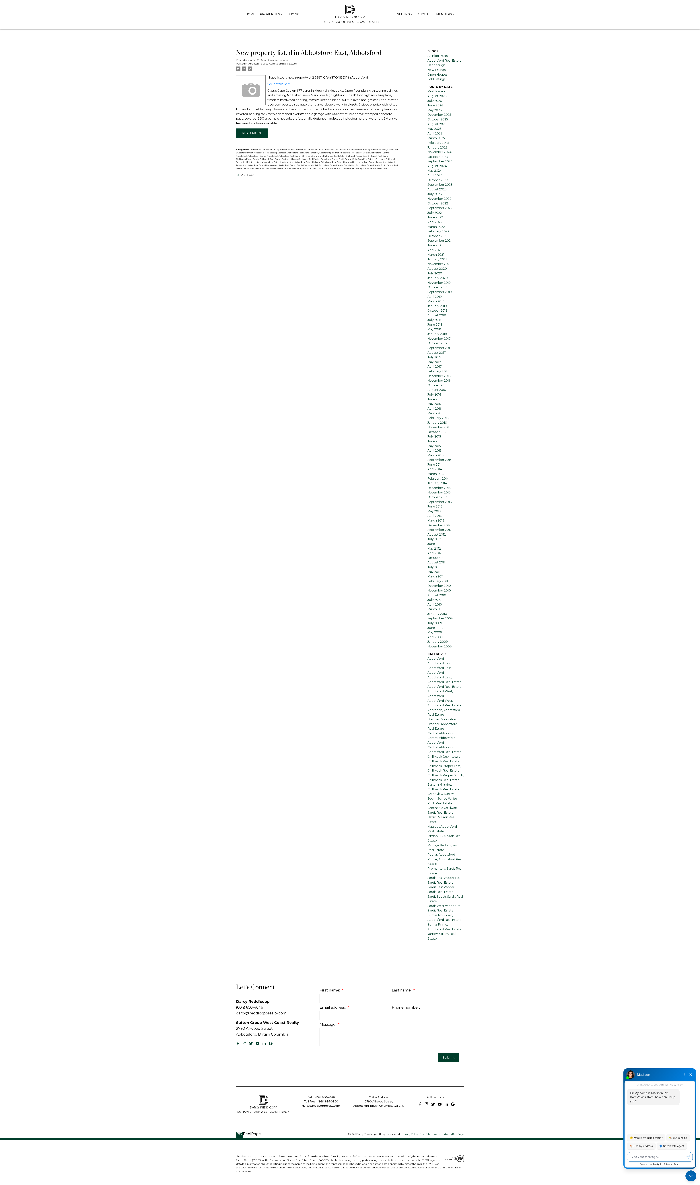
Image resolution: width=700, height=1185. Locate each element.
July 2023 (434, 194)
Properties (270, 14)
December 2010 (439, 585)
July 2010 (434, 600)
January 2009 (437, 641)
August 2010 (436, 595)
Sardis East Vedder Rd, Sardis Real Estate (316, 165)
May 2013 (434, 511)
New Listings (436, 70)
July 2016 (434, 394)
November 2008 (439, 646)
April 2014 (434, 469)
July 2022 (434, 212)
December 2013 (439, 488)
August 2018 (436, 315)
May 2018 (434, 329)
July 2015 (434, 436)
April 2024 (434, 175)
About (423, 14)
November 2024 (439, 152)
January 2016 (437, 422)
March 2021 (435, 254)
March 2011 (435, 576)
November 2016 (438, 380)
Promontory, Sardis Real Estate (281, 165)
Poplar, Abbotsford (385, 162)
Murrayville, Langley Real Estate (359, 162)
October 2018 (437, 310)
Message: (328, 1024)
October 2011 (437, 558)
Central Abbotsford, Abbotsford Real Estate (280, 156)
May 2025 (434, 128)
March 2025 (436, 138)
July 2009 (434, 623)
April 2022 (434, 222)
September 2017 (439, 348)
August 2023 (437, 189)
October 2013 (437, 497)
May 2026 (434, 110)
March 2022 (436, 227)
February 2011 (437, 581)
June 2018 (435, 324)
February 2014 (438, 478)
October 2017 (437, 343)
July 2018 (434, 320)
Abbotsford (256, 150)
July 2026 (434, 101)
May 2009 (434, 632)
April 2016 (434, 408)
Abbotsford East (270, 150)
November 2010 (439, 590)
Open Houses (437, 74)
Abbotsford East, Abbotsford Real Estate (272, 63)
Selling (403, 14)
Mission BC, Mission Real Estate (328, 162)
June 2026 (435, 105)
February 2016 (437, 418)
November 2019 (439, 282)
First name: (330, 990)
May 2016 (434, 404)
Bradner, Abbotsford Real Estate (346, 153)
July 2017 (434, 357)
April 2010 (434, 604)
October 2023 (437, 180)
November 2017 (439, 338)
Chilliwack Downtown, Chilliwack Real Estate (323, 156)
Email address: (333, 1007)
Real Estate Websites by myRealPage (442, 1134)
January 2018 (437, 334)
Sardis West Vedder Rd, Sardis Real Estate (263, 168)
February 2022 (438, 231)
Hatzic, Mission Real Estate (267, 162)
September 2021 (439, 240)
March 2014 (435, 474)
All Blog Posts (437, 56)
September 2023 (439, 184)
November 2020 (439, 264)
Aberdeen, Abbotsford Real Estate (293, 153)
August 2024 (437, 166)
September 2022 (439, 208)
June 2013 (434, 506)
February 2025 (438, 143)
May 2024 (434, 170)
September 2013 (439, 502)
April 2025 (434, 133)
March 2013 (435, 520)
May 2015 (434, 446)
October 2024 (437, 157)
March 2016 (435, 413)
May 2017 (434, 362)
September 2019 (439, 292)
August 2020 (437, 268)
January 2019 (437, 306)
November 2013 (439, 492)
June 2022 (435, 217)
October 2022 (437, 203)
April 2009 (435, 637)
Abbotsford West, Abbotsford (384, 150)
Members (444, 14)
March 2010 (435, 609)
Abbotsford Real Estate (358, 150)
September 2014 (439, 460)
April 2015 (434, 450)
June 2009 (435, 628)
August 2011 (436, 562)
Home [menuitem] (250, 14)
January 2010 (437, 614)
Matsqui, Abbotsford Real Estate (296, 162)
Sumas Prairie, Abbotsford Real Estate (343, 168)
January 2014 (437, 483)
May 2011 (433, 572)
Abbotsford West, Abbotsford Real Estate (256, 153)
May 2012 (434, 548)
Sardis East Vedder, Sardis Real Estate (355, 165)
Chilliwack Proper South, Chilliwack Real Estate (258, 159)
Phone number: (406, 1007)
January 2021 (437, 259)
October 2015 (437, 432)
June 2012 (434, 544)
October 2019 (437, 287)
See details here (279, 84)
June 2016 (434, 399)
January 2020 (437, 278)
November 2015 (438, 427)
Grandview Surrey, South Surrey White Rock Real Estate (347, 159)
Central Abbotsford (372, 153)
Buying (293, 14)
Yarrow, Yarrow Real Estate (374, 168)
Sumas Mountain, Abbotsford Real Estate (304, 168)
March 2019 (435, 301)
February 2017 (438, 371)
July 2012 (434, 539)
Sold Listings (436, 79)
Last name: (402, 990)
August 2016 (436, 390)
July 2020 (434, 273)
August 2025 (436, 124)
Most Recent (436, 91)
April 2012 (434, 553)
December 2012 (439, 525)
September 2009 (440, 618)
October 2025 (437, 119)
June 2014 (434, 464)
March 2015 (435, 455)
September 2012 (439, 530)
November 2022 (439, 198)
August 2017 (436, 352)
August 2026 (436, 96)
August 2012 (436, 534)
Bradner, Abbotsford (320, 153)
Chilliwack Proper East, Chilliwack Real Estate (367, 156)
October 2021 (437, 236)
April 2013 (434, 516)
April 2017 (434, 366)
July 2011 (433, 567)
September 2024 (439, 161)
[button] (238, 1043)
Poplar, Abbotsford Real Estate (250, 165)
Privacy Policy (410, 1134)
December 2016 (438, 376)
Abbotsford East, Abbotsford (293, 150)
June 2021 (434, 245)
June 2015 (434, 441)
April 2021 (434, 250)
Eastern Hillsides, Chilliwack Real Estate (301, 159)
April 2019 (434, 296)
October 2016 (437, 385)
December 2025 (439, 114)
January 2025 (437, 147)
